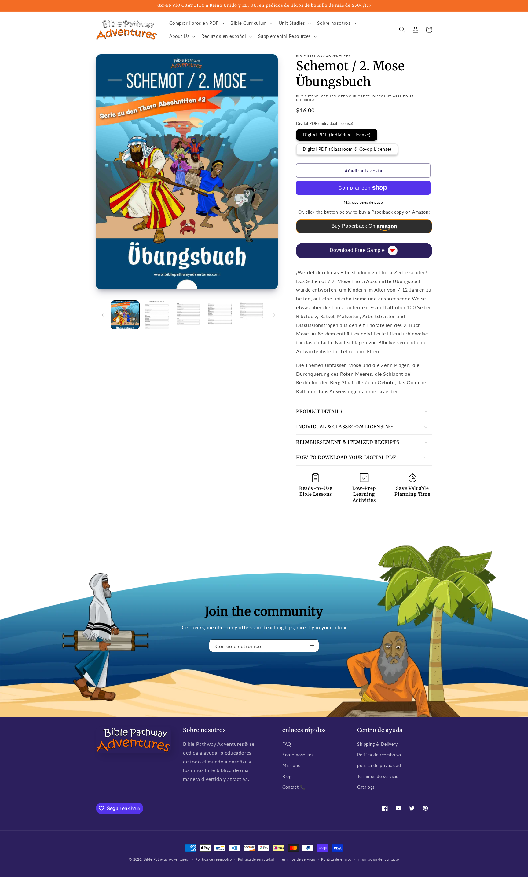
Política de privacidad (256, 859)
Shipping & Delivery (377, 744)
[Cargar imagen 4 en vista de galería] (220, 315)
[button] (196, 23)
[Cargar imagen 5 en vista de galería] (251, 315)
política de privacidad (379, 765)
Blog (286, 776)
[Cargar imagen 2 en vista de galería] (156, 315)
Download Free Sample (357, 250)
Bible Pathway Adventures (166, 859)
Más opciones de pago (363, 202)
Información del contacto (378, 859)
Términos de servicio (378, 776)
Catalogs (366, 787)
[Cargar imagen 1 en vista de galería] (125, 315)
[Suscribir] (312, 645)
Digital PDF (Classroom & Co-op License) (347, 149)
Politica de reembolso (379, 754)
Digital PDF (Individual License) (337, 134)
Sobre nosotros (298, 754)
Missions (291, 765)
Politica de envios (336, 859)
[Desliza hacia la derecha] (274, 315)
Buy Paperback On (354, 226)
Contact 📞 (293, 787)
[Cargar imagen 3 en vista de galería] (188, 315)
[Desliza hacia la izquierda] (102, 315)
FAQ (286, 744)
